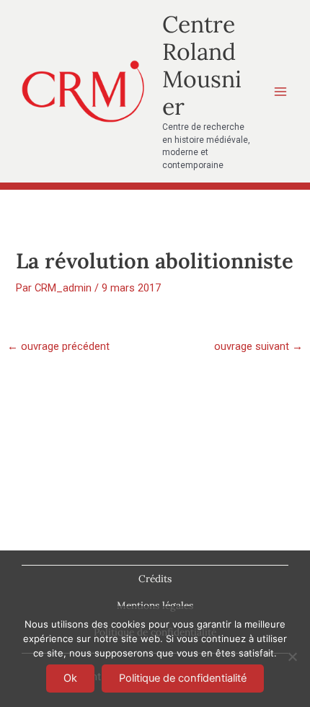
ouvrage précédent (58, 346)
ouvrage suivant (258, 346)
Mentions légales (155, 605)
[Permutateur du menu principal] (280, 91)
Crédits (155, 578)
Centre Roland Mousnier (202, 65)
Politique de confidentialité (183, 678)
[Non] (292, 656)
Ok (70, 678)
